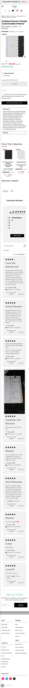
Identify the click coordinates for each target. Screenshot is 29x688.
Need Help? (4, 624)
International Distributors (5, 662)
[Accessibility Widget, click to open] (2, 685)
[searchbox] (13, 246)
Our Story (4, 647)
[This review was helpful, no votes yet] (18, 294)
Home (3, 16)
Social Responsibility (7, 653)
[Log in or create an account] (9, 11)
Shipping (4, 80)
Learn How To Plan (20, 633)
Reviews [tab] (5, 191)
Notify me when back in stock (14, 102)
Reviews (17, 636)
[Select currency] (22, 11)
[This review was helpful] (18, 505)
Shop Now (4, 146)
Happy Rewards (19, 627)
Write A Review (17, 235)
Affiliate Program (6, 659)
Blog (16, 624)
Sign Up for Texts (6, 633)
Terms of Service (19, 647)
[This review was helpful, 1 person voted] (18, 332)
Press (3, 656)
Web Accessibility (19, 650)
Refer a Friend (18, 630)
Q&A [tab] (12, 191)
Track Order (5, 627)
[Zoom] (25, 57)
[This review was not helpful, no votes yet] (21, 294)
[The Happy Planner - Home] (14, 6)
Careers (4, 666)
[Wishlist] (13, 10)
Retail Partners (5, 650)
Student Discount (6, 630)
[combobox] (19, 254)
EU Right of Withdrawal (21, 653)
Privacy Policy (18, 644)
